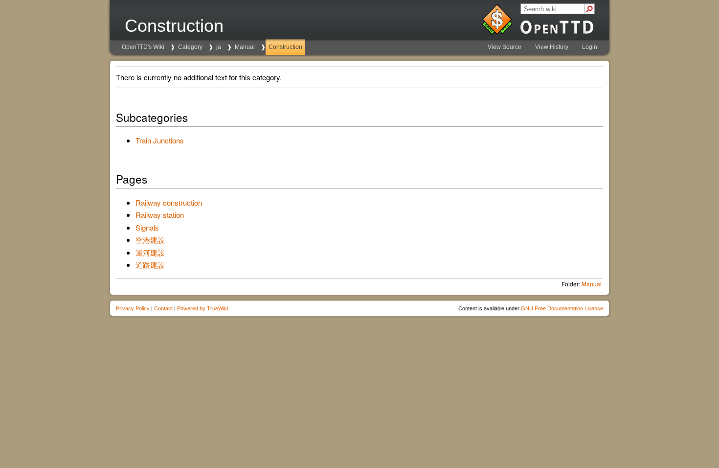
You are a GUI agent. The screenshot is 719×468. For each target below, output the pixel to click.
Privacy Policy (133, 308)
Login (589, 47)
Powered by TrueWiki (202, 308)
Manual (245, 47)
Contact (163, 308)
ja (218, 47)
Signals (147, 227)
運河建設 (150, 252)
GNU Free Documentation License (562, 308)
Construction (285, 47)
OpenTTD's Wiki (143, 47)
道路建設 (150, 264)
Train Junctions (159, 140)
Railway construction (168, 202)
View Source (504, 47)
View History (551, 47)
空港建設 (150, 239)
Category (190, 47)
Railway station (159, 215)
